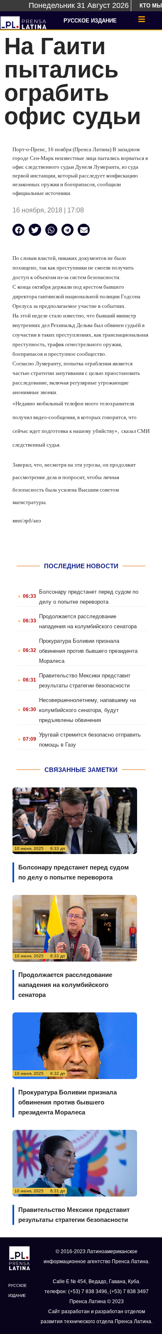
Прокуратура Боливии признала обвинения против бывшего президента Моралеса (88, 651)
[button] (18, 230)
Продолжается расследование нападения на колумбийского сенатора (65, 984)
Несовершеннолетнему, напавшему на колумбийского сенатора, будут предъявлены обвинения (87, 710)
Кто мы (151, 5)
